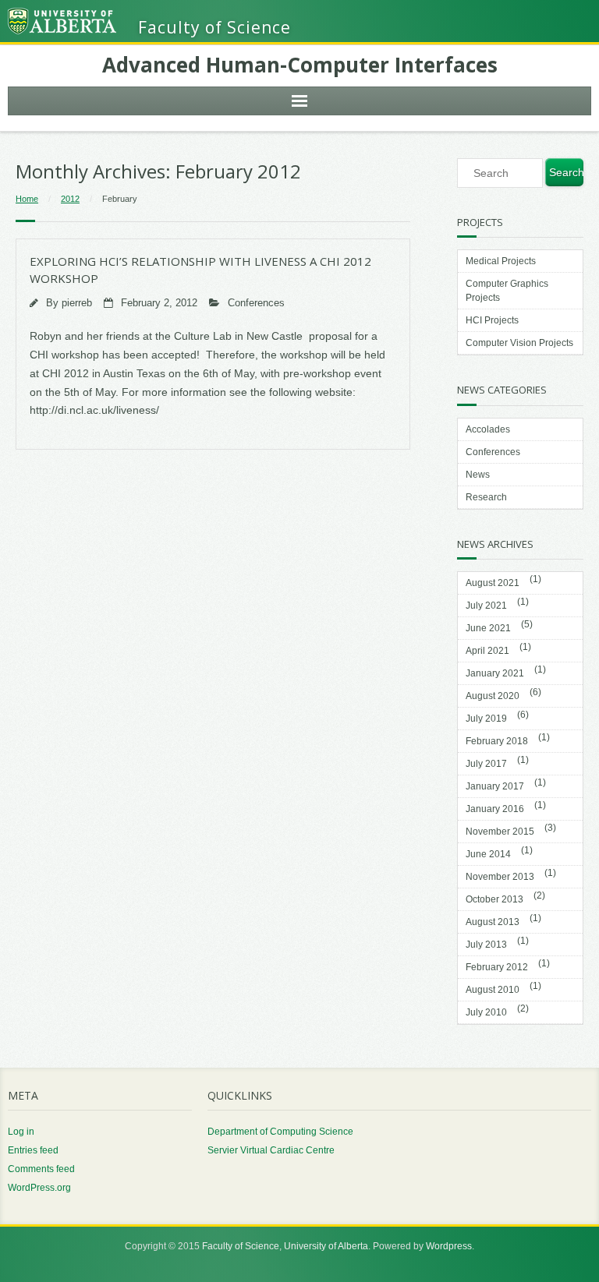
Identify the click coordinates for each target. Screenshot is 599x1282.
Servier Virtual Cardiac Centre (271, 1150)
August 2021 (492, 582)
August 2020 (492, 695)
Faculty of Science (240, 1246)
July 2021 (486, 605)
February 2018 (497, 741)
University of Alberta (326, 1246)
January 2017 (495, 786)
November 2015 (500, 831)
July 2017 (486, 763)
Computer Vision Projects (519, 342)
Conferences (256, 303)
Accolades (488, 429)
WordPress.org (39, 1187)
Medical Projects (501, 261)
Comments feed (41, 1169)
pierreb (77, 303)
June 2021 (488, 628)
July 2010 (486, 1012)
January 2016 (495, 808)
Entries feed (33, 1150)
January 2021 (495, 673)
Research (486, 497)
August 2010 (492, 989)
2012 (70, 198)
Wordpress (449, 1246)
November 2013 (500, 876)
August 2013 (492, 921)
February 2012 (497, 967)
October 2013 (494, 899)
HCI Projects (492, 320)
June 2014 (488, 854)
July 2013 (486, 944)
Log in (21, 1131)
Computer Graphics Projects (507, 290)
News (478, 474)
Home (27, 198)
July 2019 (486, 718)
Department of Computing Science (280, 1131)
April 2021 (487, 650)
